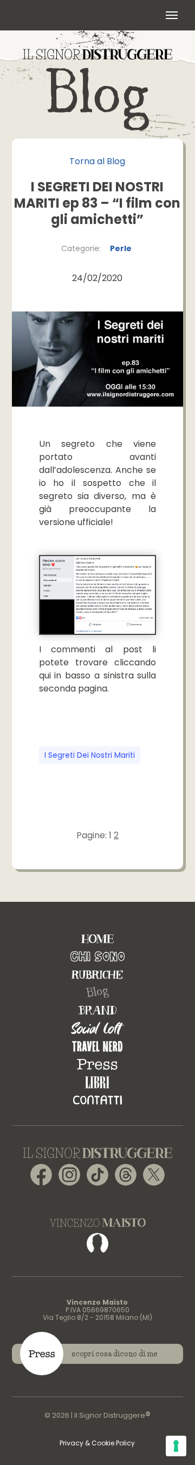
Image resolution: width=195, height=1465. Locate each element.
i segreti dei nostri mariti (89, 755)
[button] (171, 15)
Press (97, 1064)
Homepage (97, 938)
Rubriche (97, 974)
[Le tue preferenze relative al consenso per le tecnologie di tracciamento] (176, 1446)
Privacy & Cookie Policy (97, 1443)
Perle (121, 248)
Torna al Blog (97, 161)
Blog (97, 992)
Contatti (97, 1100)
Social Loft (97, 1028)
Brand (97, 1010)
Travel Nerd (97, 1046)
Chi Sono (97, 956)
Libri (97, 1082)
